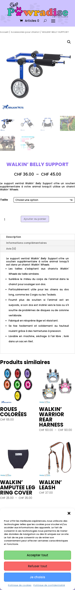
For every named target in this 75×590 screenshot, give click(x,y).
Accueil (4, 32)
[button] (69, 513)
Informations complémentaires (26, 243)
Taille (4, 199)
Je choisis (37, 577)
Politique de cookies (19, 585)
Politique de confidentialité (49, 585)
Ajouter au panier (35, 219)
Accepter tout (37, 555)
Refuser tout (37, 566)
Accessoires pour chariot (25, 32)
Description (13, 237)
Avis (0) (11, 248)
